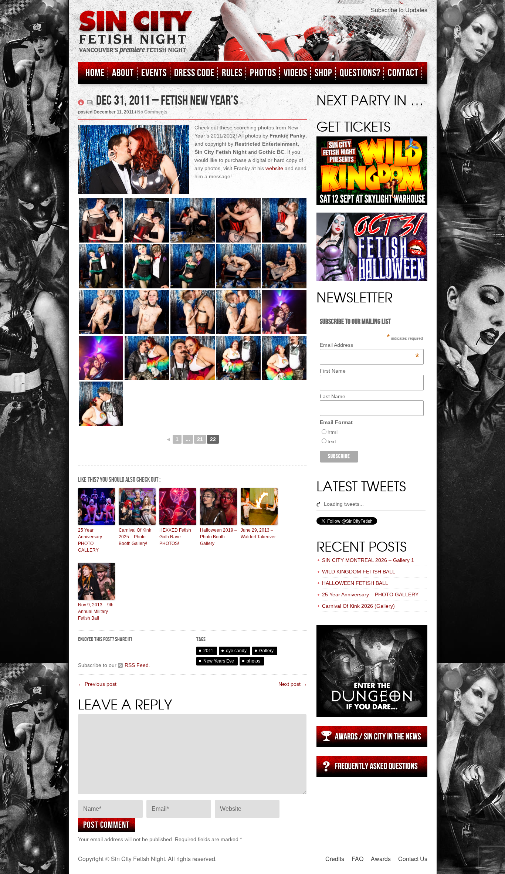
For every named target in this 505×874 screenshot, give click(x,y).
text (332, 441)
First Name (333, 371)
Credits (334, 858)
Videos (295, 73)
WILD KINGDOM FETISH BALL (358, 572)
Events (154, 73)
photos (253, 661)
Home (95, 73)
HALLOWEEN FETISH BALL (355, 583)
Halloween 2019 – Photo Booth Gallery (218, 537)
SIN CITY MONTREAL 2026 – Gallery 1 (368, 560)
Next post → (292, 684)
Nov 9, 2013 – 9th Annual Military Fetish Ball (95, 611)
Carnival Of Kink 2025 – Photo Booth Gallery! (135, 537)
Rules (232, 73)
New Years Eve (218, 661)
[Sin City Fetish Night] (135, 39)
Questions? (360, 73)
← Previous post (97, 684)
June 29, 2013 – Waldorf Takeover (258, 533)
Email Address (369, 345)
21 (200, 439)
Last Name (332, 396)
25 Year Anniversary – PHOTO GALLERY (92, 540)
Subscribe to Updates (399, 10)
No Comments (152, 112)
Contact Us (412, 858)
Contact (403, 73)
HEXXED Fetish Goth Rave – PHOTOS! (175, 537)
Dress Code (194, 73)
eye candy (236, 650)
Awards (381, 858)
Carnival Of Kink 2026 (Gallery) (358, 606)
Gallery (266, 650)
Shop (323, 73)
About (123, 73)
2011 (208, 650)
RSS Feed (137, 665)
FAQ (357, 858)
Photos (263, 73)
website (274, 168)
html (333, 432)
